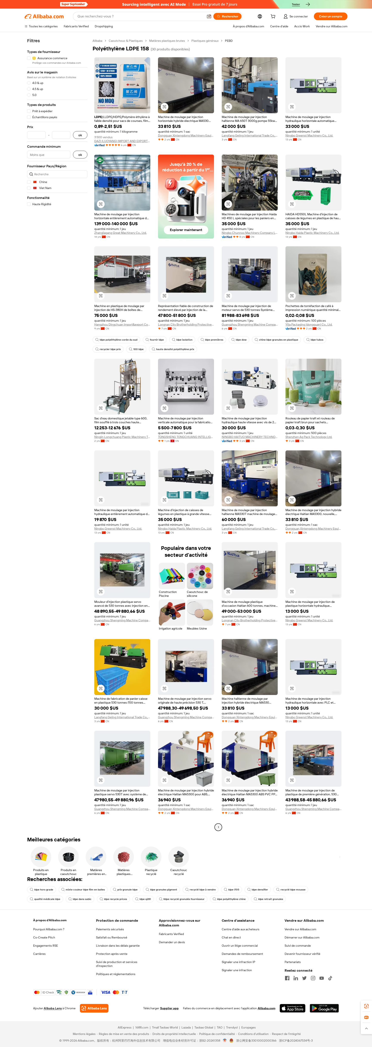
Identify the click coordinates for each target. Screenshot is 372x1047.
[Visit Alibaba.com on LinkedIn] (295, 978)
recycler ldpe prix (110, 349)
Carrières (39, 953)
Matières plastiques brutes (167, 40)
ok (80, 135)
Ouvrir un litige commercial (240, 945)
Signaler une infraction (237, 970)
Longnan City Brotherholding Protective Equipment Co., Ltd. (186, 324)
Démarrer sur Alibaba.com (302, 937)
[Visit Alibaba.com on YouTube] (321, 978)
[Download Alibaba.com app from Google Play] (324, 1008)
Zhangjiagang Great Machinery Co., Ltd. (120, 232)
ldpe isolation (184, 339)
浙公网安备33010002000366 (256, 1040)
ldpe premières (214, 339)
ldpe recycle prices (115, 899)
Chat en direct (231, 937)
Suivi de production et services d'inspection (116, 964)
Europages (248, 1027)
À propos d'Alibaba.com (50, 920)
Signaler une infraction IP (238, 962)
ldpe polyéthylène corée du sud (118, 339)
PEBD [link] (229, 40)
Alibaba (97, 40)
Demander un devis (172, 942)
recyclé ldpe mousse (293, 889)
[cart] (274, 17)
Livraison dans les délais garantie (118, 945)
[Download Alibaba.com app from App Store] (292, 1008)
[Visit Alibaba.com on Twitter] (304, 978)
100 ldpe (138, 349)
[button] (209, 16)
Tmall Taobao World (165, 1027)
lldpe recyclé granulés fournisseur (184, 899)
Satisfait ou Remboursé (111, 937)
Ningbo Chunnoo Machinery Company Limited (250, 232)
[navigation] (57, 434)
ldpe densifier (260, 889)
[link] (366, 1006)
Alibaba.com (266, 1008)
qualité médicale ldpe (47, 899)
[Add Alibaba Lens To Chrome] (94, 1008)
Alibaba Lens (53, 1008)
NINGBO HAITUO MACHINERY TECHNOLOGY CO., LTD (250, 437)
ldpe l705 (233, 889)
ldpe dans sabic (82, 899)
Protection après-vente (111, 953)
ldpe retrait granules (270, 899)
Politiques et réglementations (115, 974)
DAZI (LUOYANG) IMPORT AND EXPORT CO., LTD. (122, 141)
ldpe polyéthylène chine (231, 899)
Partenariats (293, 962)
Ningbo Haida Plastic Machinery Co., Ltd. (312, 232)
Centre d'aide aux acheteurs (240, 929)
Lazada (186, 1027)
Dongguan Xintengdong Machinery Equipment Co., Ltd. (186, 135)
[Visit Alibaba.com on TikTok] (330, 978)
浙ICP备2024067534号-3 (296, 1040)
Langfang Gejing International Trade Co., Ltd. (250, 135)
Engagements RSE (45, 945)
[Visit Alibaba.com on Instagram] (313, 978)
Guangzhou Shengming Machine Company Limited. (250, 324)
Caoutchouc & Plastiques (126, 40)
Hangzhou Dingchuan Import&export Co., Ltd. (122, 324)
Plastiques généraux (205, 40)
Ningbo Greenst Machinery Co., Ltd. (309, 135)
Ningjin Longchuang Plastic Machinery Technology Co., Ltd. (122, 437)
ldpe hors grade (43, 889)
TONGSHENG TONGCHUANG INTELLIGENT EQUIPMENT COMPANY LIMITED (186, 437)
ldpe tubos (317, 339)
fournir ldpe (157, 339)
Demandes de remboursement (242, 953)
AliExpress (125, 1027)
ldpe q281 (145, 899)
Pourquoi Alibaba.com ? (48, 929)
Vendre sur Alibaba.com (300, 929)
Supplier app (169, 1008)
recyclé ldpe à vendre (203, 889)
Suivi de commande (298, 945)
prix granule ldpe (127, 889)
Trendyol (232, 1027)
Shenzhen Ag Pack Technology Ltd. (308, 437)
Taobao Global (203, 1027)
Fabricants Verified (171, 934)
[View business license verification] (225, 1040)
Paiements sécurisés (110, 929)
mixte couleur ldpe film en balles (85, 889)
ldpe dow (241, 339)
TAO (219, 1027)
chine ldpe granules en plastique (278, 339)
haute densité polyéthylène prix (175, 349)
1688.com (141, 1027)
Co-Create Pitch (44, 937)
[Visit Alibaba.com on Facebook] (287, 978)
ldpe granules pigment (163, 889)
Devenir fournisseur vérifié (302, 953)
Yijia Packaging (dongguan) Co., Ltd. (308, 324)
